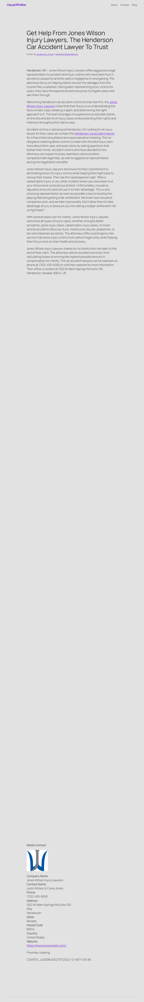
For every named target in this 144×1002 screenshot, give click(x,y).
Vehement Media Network (67, 54)
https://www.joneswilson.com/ (46, 945)
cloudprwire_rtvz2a (44, 54)
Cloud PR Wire (16, 5)
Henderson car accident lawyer (95, 133)
